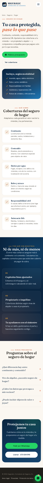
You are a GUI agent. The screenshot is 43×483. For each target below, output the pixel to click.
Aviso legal (6, 478)
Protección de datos (26, 478)
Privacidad (14, 478)
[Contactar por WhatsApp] (38, 478)
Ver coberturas (11, 62)
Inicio (4, 15)
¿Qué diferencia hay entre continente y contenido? (14, 369)
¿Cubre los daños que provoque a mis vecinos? (18, 390)
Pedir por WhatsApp (21, 446)
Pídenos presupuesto (16, 55)
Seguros (9, 15)
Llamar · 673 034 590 (21, 454)
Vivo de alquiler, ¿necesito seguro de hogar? (19, 379)
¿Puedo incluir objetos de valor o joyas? (18, 401)
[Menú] (38, 4)
